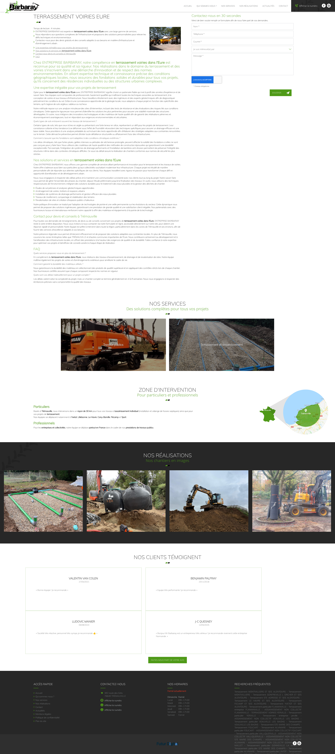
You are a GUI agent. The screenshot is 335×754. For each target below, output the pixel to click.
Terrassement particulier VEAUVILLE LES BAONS (259, 721)
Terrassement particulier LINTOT (272, 751)
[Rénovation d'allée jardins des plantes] (291, 501)
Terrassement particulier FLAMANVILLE (268, 706)
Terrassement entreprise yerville (280, 715)
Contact (283, 6)
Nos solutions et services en (63, 50)
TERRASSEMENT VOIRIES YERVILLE (268, 712)
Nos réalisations (248, 6)
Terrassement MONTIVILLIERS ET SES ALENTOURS (260, 691)
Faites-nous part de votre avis (167, 660)
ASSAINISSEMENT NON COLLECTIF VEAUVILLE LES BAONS (266, 718)
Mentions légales (43, 714)
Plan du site (40, 721)
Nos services (228, 6)
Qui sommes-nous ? (207, 6)
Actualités (268, 6)
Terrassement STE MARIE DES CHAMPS (280, 724)
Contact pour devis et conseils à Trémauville (55, 53)
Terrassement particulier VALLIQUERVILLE (256, 733)
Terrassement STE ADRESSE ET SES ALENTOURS (275, 697)
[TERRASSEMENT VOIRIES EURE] (165, 38)
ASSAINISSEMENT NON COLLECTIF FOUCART (279, 730)
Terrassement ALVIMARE (273, 727)
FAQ (37, 56)
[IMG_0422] (43, 501)
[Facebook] (323, 6)
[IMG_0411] (126, 501)
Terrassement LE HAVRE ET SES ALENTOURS (259, 700)
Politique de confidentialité (47, 717)
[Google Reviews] (328, 6)
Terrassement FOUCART (246, 727)
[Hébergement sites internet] (167, 748)
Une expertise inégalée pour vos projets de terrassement (61, 47)
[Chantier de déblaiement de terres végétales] (208, 501)
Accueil (188, 6)
